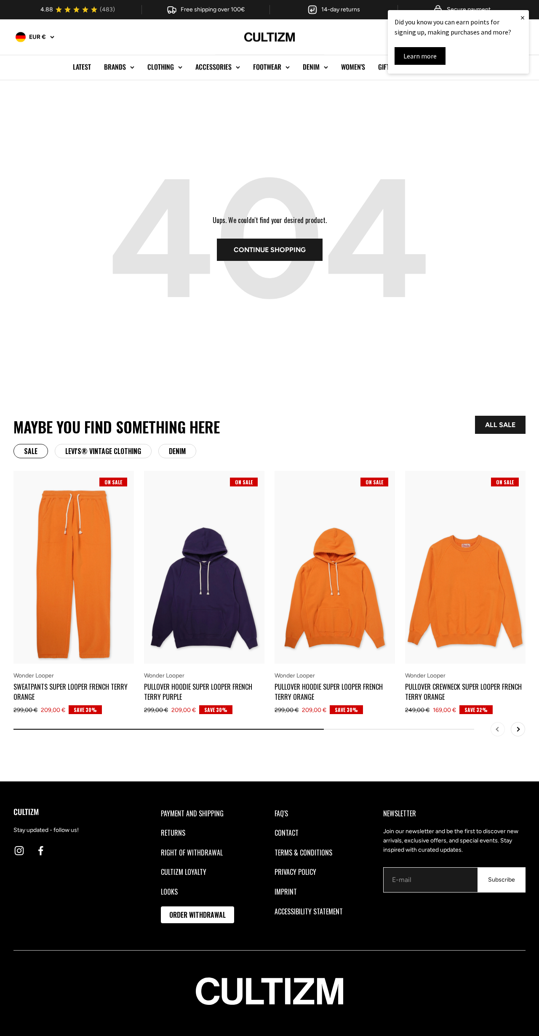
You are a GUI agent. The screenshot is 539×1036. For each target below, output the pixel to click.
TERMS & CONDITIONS (303, 852)
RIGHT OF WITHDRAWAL (192, 852)
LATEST (82, 67)
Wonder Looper (33, 675)
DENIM (311, 67)
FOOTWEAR (267, 67)
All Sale (500, 425)
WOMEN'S (353, 67)
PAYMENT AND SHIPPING (192, 813)
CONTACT (287, 833)
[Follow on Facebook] (40, 850)
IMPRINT (286, 892)
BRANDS (115, 67)
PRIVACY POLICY (295, 872)
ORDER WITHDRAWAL (197, 915)
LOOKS (169, 892)
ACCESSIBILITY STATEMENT (309, 911)
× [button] (522, 17)
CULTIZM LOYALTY (183, 872)
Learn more (420, 56)
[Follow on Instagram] (19, 850)
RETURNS (173, 833)
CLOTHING (160, 67)
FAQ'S (281, 813)
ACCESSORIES (213, 67)
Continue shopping (270, 250)
